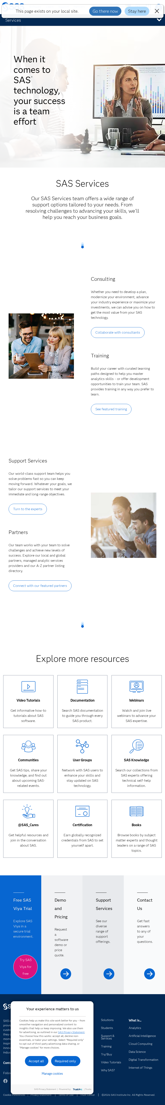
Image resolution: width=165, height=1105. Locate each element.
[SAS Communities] (28, 746)
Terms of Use (65, 1094)
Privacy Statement (41, 1094)
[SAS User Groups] (82, 746)
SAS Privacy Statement (71, 1032)
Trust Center (87, 1094)
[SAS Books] (136, 811)
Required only (65, 1061)
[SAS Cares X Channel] (28, 811)
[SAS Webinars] (136, 687)
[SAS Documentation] (82, 687)
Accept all (36, 1061)
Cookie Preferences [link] (14, 1094)
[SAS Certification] (82, 811)
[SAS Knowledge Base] (136, 746)
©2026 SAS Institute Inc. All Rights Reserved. (128, 1094)
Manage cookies (52, 1074)
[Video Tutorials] (28, 687)
